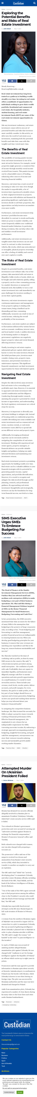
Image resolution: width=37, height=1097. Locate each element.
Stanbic (25, 748)
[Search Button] (34, 3)
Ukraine (16, 1002)
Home (3, 9)
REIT (25, 498)
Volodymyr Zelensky (9, 1005)
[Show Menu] (2, 3)
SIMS (18, 748)
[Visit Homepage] (18, 3)
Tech (3, 1066)
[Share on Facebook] (12, 81)
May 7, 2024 (17, 29)
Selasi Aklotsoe (8, 780)
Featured (9, 764)
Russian (9, 1002)
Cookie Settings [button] (9, 1092)
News (3, 1053)
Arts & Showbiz (7, 1063)
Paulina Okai (10, 748)
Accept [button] (20, 1092)
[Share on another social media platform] (31, 81)
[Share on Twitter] (21, 81)
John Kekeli (7, 29)
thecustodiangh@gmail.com (11, 1044)
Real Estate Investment (14, 498)
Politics (4, 1058)
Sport (3, 1061)
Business (9, 9)
